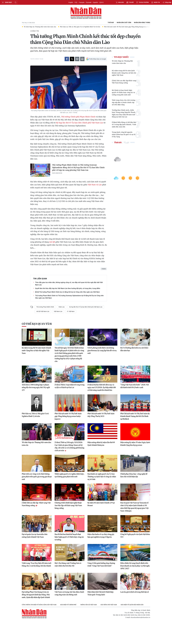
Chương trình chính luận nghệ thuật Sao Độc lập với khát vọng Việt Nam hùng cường (68, 505)
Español (95, 2)
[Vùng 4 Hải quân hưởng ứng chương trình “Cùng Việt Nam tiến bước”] (102, 552)
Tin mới (131, 2)
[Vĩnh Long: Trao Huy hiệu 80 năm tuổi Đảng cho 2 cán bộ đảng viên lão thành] (37, 552)
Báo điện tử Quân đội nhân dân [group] (132, 605)
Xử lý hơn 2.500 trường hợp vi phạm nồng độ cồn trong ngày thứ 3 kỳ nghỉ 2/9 (36, 387)
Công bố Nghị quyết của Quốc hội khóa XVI (135, 535)
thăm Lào (62, 307)
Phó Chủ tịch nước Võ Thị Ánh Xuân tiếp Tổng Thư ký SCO (100, 414)
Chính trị (34, 31)
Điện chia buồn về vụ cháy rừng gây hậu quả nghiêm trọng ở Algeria (100, 535)
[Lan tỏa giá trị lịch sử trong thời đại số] (135, 581)
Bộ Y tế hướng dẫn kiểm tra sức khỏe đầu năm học (134, 349)
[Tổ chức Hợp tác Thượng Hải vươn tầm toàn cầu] (37, 431)
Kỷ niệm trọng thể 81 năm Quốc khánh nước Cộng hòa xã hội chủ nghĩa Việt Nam (124, 73)
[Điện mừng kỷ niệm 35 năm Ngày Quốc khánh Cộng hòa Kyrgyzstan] (135, 431)
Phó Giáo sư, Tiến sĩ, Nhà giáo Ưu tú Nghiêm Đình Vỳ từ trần (35, 414)
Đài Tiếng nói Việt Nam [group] (109, 605)
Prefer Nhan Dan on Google (97, 59)
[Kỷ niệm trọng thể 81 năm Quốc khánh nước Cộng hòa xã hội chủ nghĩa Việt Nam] (37, 337)
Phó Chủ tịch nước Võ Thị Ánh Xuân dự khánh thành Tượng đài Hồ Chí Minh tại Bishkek (135, 416)
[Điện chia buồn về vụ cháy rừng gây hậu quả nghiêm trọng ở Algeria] (102, 523)
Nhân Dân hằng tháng (142, 22)
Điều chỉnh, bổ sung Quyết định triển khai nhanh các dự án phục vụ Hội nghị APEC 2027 (135, 566)
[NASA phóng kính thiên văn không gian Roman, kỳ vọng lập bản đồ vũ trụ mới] (102, 337)
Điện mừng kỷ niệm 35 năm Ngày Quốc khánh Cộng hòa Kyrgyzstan (135, 443)
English (70, 2)
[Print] (82, 59)
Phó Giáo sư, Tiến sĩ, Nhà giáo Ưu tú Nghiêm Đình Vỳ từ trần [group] (54, 27)
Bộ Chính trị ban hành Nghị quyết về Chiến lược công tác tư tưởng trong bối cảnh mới (123, 92)
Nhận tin (157, 2)
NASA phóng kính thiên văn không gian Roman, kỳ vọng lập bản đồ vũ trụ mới (102, 350)
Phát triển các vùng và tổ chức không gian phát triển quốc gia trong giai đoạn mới (37, 476)
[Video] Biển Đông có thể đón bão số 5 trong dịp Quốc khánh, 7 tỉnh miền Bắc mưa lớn (124, 124)
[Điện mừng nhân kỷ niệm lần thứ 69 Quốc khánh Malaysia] (102, 431)
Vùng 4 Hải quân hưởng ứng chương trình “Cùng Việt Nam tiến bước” (101, 564)
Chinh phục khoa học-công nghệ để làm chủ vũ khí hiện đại (133, 475)
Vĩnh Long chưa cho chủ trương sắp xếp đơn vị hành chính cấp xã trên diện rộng (123, 102)
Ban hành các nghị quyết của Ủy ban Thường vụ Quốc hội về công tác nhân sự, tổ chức (101, 476)
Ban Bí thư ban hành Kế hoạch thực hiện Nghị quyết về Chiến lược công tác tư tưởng (69, 537)
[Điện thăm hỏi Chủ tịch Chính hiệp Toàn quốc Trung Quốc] (102, 581)
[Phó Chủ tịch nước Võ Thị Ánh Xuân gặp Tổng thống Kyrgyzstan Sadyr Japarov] (70, 402)
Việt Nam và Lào (95, 184)
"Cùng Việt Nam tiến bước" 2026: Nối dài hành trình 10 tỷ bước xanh (134, 386)
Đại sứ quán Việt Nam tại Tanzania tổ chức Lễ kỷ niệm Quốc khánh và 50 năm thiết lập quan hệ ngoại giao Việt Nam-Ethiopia (134, 507)
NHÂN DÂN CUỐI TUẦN (124, 22)
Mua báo (121, 2)
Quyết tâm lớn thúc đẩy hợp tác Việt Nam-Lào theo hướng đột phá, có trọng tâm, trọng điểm (67, 288)
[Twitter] (72, 59)
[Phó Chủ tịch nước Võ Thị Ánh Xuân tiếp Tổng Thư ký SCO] (102, 402)
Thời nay (111, 22)
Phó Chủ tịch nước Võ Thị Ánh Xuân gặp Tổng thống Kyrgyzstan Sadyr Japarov (68, 416)
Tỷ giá (126, 142)
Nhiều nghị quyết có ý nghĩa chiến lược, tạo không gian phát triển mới (69, 475)
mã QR (52, 242)
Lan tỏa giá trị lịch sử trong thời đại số (134, 592)
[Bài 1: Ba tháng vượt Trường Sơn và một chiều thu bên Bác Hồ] (70, 552)
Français (81, 2)
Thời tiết (118, 142)
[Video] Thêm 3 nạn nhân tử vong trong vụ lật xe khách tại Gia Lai (70, 386)
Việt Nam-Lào (58, 311)
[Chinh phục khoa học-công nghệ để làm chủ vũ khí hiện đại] (135, 463)
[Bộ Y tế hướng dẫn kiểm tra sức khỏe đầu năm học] (135, 337)
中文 (76, 2)
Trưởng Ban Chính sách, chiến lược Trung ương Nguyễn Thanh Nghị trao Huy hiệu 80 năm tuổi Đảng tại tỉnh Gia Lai (123, 113)
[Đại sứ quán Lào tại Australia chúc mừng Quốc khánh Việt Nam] (37, 523)
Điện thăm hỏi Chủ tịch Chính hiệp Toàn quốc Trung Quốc (100, 593)
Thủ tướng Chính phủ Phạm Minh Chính (78, 116)
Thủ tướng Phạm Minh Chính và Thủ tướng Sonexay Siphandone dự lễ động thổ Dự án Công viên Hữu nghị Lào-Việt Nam (69, 297)
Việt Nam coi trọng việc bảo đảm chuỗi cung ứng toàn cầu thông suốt (69, 593)
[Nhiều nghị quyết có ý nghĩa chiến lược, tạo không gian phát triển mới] (70, 463)
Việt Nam (71, 311)
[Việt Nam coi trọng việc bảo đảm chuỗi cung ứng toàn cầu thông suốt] (70, 581)
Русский (88, 2)
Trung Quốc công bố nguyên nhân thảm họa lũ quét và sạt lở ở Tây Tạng (123, 134)
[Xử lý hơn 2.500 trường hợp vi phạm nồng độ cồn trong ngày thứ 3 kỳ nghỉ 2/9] (37, 374)
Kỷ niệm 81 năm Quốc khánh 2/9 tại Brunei (101, 504)
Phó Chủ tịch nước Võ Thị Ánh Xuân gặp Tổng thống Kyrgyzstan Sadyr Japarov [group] (104, 27)
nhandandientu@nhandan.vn (140, 617)
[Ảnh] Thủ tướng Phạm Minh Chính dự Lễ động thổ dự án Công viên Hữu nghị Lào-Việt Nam (67, 292)
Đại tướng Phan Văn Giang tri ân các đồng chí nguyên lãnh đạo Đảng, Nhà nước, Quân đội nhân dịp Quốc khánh (36, 594)
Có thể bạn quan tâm (37, 323)
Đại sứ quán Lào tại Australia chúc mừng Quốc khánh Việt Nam (35, 535)
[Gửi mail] (77, 59)
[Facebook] (67, 59)
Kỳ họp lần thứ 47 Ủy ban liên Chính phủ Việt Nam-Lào (79, 122)
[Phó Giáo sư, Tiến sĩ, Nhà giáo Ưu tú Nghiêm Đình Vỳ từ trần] (37, 402)
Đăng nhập (168, 2)
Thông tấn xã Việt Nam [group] (88, 605)
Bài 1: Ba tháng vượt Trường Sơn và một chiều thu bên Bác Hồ (68, 564)
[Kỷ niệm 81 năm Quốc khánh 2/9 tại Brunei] (102, 492)
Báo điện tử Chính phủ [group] (68, 605)
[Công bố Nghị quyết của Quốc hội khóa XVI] (135, 523)
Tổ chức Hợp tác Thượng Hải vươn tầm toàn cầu (122, 62)
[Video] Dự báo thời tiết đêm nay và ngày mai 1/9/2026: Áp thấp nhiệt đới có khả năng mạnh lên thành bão (101, 387)
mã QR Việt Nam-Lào (42, 311)
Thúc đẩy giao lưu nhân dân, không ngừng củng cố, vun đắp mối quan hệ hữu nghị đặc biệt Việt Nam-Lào (69, 283)
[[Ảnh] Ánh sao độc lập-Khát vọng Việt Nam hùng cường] (37, 492)
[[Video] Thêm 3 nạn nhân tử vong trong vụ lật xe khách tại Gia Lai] (70, 374)
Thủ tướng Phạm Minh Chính (45, 307)
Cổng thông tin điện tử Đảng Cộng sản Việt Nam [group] (39, 605)
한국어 (101, 2)
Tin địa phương (144, 2)
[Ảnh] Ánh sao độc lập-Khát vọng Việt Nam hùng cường (124, 82)
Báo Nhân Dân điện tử (86, 13)
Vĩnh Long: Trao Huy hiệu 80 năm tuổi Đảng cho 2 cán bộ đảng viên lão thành (36, 564)
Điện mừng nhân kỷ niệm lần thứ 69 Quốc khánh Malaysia (101, 443)
